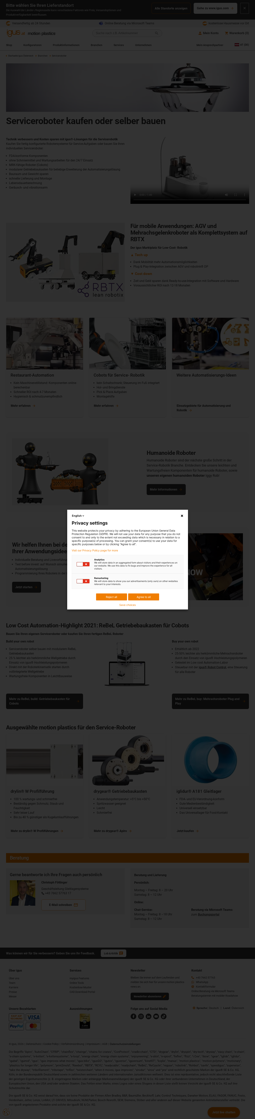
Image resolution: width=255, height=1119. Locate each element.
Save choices (127, 604)
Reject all (111, 597)
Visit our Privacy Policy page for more (95, 550)
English (77, 515)
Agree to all (144, 597)
